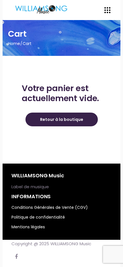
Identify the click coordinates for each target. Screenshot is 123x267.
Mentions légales (28, 227)
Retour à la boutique (61, 119)
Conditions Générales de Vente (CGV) (49, 207)
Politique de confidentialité (38, 217)
